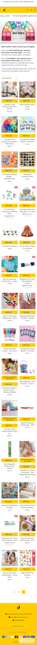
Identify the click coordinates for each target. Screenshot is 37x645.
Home (13, 29)
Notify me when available (9, 378)
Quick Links (18, 626)
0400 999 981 (19, 620)
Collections (21, 29)
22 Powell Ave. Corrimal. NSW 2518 (19, 614)
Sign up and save (18, 632)
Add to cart (8, 100)
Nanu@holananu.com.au (19, 617)
